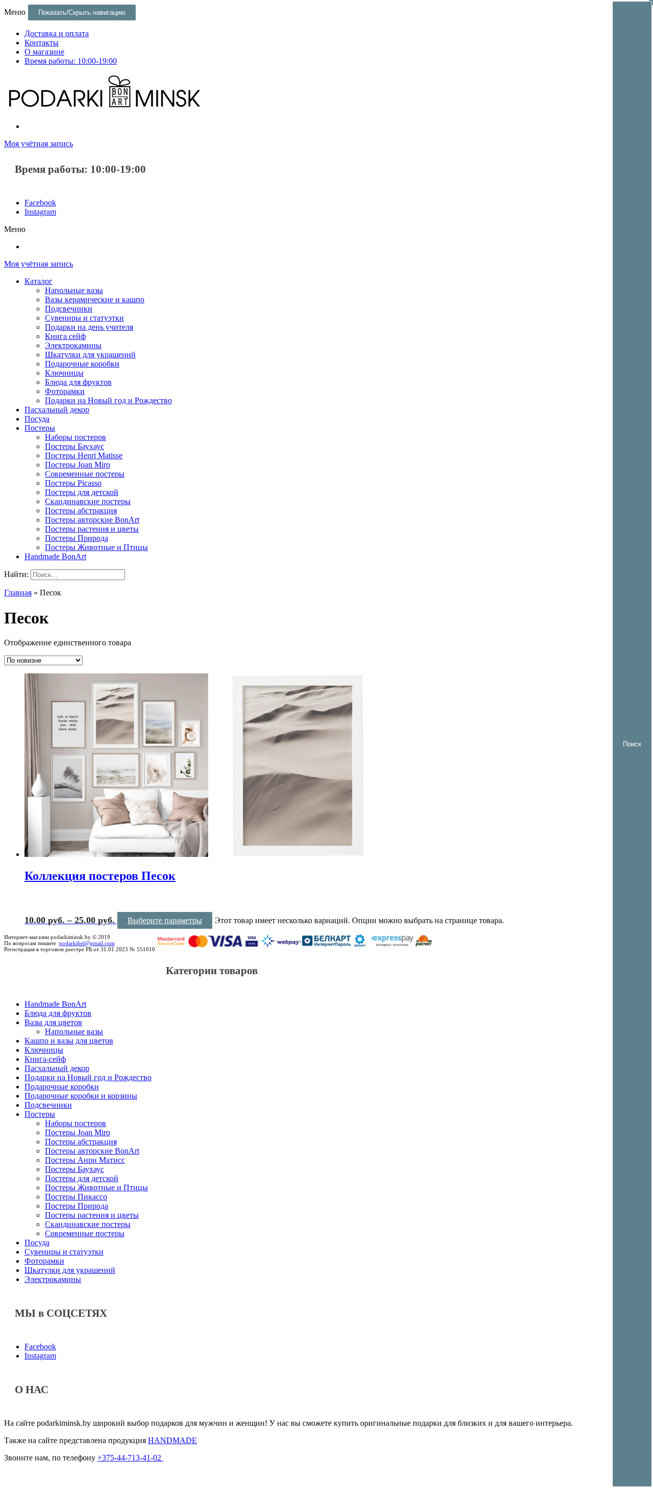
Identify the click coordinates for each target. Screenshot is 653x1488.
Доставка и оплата (56, 33)
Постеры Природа (76, 538)
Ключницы (64, 373)
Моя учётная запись (38, 143)
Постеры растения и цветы (92, 529)
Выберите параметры (165, 920)
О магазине (44, 51)
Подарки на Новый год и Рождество (108, 400)
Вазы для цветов (53, 1022)
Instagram (40, 211)
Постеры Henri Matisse (83, 455)
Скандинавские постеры (88, 501)
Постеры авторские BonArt (92, 519)
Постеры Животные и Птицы (96, 547)
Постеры (39, 428)
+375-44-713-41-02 (130, 1457)
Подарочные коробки (82, 363)
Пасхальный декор (56, 409)
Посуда (36, 418)
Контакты (41, 42)
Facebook (40, 202)
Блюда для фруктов (78, 382)
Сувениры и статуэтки (84, 318)
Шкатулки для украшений (90, 354)
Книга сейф (65, 336)
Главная (18, 592)
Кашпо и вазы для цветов (68, 1040)
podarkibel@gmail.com (87, 943)
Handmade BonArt (55, 556)
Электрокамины (73, 345)
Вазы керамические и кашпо (94, 299)
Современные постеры (84, 473)
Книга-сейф (45, 1059)
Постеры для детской (81, 492)
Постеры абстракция (81, 510)
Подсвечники (68, 308)
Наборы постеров (75, 437)
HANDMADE (172, 1440)
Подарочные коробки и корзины (80, 1095)
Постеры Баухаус (74, 446)
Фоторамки (65, 391)
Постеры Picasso (73, 483)
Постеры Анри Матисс (85, 1160)
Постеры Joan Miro (77, 464)
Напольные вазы (74, 290)
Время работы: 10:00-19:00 (70, 61)
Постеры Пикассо (76, 1196)
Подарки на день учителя (89, 327)
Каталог (38, 281)
